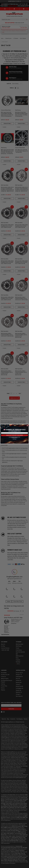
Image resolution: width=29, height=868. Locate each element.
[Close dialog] (27, 425)
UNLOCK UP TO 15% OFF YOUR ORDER (14, 435)
